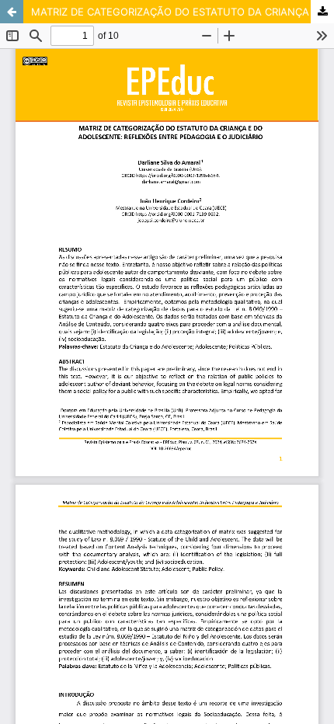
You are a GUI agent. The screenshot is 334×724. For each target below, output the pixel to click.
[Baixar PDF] (322, 11)
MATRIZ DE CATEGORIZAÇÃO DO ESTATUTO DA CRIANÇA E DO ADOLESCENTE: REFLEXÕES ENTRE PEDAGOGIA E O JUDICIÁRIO (182, 11)
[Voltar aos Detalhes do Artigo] (11, 11)
